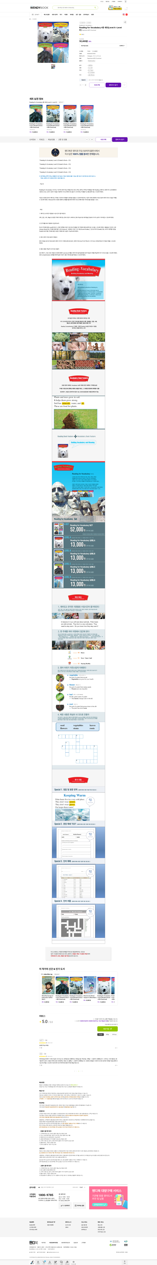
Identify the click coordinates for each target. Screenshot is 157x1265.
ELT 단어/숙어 (91, 72)
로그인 (102, 1)
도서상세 (34, 19)
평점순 (107, 1034)
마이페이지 (120, 1)
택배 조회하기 (74, 1085)
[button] (125, 9)
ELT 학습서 (90, 70)
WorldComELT (91, 60)
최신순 (100, 1034)
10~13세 (90, 67)
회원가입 (107, 1)
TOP (125, 1262)
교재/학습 (90, 65)
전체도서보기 (56, 974)
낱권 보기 (61, 102)
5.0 (82, 34)
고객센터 (113, 1)
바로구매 (97, 85)
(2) (83, 34)
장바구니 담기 (113, 85)
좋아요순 (114, 1034)
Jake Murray (91, 75)
